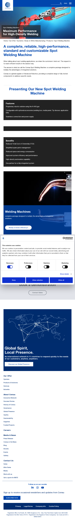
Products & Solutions (11, 382)
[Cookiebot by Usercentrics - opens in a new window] (64, 238)
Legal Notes (28, 506)
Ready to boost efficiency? (18, 227)
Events (6, 452)
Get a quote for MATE (11, 477)
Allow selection (37, 280)
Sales (5, 464)
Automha (6, 389)
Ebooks (6, 449)
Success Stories (9, 401)
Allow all (61, 280)
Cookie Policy (54, 506)
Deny (14, 280)
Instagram (37, 487)
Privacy (18, 506)
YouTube (42, 487)
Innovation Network (10, 398)
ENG (65, 3)
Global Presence (9, 411)
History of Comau (9, 404)
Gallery (6, 455)
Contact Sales (37, 292)
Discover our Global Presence (18, 364)
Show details (64, 274)
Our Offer (12, 41)
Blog (5, 445)
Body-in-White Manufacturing (35, 41)
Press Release (8, 438)
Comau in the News (10, 442)
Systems (20, 41)
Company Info (41, 506)
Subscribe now (12, 498)
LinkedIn (32, 487)
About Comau (9, 394)
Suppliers (7, 421)
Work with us (8, 474)
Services (6, 386)
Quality (6, 415)
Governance (7, 408)
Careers (7, 430)
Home (6, 41)
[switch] (28, 266)
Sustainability (8, 418)
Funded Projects (9, 425)
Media (6, 471)
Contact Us (8, 461)
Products (49, 41)
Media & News (10, 435)
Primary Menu (70, 3)
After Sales (7, 467)
